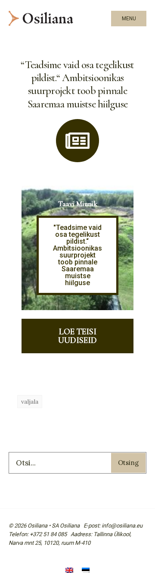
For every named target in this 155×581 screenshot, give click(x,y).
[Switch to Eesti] (86, 571)
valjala (29, 401)
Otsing (128, 463)
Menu (129, 19)
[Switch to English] (69, 571)
